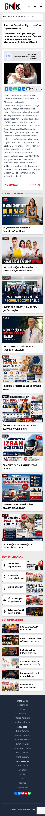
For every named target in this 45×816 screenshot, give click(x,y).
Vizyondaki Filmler (22, 748)
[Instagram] (22, 793)
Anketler (22, 770)
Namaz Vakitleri (22, 735)
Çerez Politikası (22, 718)
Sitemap (23, 783)
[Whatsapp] (15, 88)
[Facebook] (6, 89)
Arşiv (22, 774)
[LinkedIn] (23, 89)
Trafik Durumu (22, 757)
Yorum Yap (35, 184)
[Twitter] (10, 89)
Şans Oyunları (22, 752)
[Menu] (29, 5)
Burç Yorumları (22, 744)
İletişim (22, 713)
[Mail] (28, 88)
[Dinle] (31, 88)
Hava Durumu (22, 731)
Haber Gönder (22, 765)
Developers (22, 787)
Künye (22, 709)
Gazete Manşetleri (22, 739)
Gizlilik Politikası (22, 722)
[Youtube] (25, 793)
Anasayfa (9, 16)
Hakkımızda (22, 705)
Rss (22, 778)
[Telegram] (19, 89)
